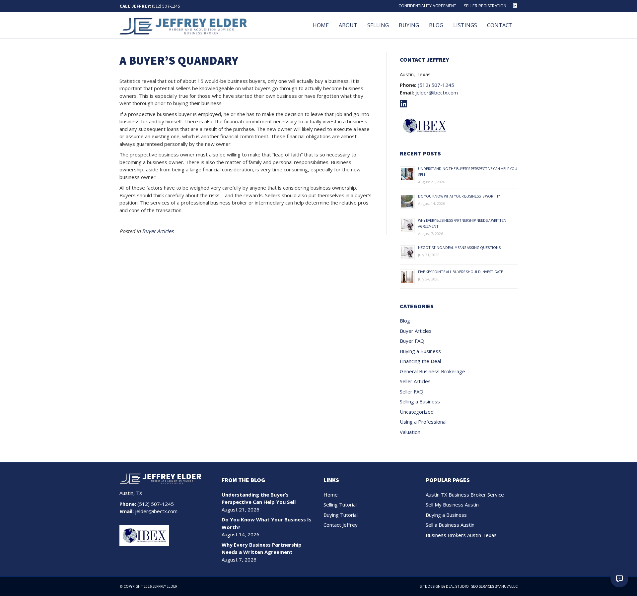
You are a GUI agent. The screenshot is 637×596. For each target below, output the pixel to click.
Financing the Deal (420, 361)
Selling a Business (420, 401)
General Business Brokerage (432, 371)
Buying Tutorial (340, 514)
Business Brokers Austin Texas (461, 535)
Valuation (410, 432)
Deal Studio (457, 586)
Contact (500, 25)
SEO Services (482, 586)
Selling (378, 25)
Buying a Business (420, 351)
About (348, 25)
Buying (409, 25)
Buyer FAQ (412, 340)
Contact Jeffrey (340, 524)
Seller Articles (415, 381)
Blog (436, 25)
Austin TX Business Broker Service (465, 494)
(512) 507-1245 (166, 6)
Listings (465, 25)
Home (321, 25)
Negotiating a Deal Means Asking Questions (459, 247)
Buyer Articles (158, 231)
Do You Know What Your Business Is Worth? (459, 196)
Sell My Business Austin (452, 504)
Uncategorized (417, 411)
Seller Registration (485, 6)
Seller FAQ (411, 391)
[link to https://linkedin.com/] (405, 104)
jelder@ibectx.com (436, 92)
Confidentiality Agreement (427, 6)
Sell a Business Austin (450, 524)
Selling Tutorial (340, 504)
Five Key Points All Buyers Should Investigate (460, 271)
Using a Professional (423, 421)
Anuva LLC (508, 586)
